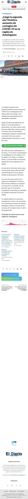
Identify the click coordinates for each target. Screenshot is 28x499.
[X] (8, 56)
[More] (22, 56)
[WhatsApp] (15, 56)
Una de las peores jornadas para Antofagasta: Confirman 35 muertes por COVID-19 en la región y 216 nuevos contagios (7, 239)
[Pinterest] (11, 56)
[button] (2, 2)
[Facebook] (4, 56)
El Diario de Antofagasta (10, 48)
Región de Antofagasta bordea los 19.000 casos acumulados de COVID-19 (7, 252)
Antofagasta (7, 13)
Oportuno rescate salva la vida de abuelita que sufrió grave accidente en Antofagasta (7, 288)
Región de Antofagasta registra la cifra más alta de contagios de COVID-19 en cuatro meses (19, 237)
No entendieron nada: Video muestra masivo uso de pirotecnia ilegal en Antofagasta (20, 288)
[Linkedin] (19, 56)
